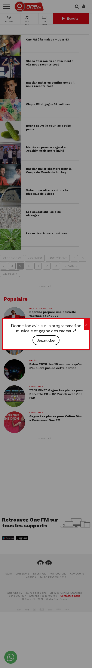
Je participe (46, 340)
